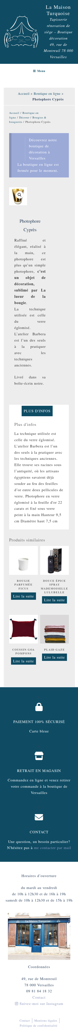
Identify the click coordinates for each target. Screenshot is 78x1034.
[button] (19, 195)
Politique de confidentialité (38, 1026)
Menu (41, 71)
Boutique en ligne (47, 93)
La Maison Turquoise (58, 10)
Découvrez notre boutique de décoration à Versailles (43, 149)
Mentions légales (45, 1020)
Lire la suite (23, 596)
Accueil (24, 93)
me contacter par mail (52, 847)
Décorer (24, 117)
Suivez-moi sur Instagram (40, 1003)
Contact (39, 831)
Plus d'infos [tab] (37, 410)
